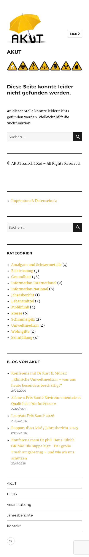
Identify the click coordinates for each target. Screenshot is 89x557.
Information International (33, 283)
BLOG (12, 494)
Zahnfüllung (21, 337)
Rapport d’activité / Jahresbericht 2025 (44, 428)
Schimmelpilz (23, 319)
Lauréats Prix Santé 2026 (32, 416)
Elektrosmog (22, 271)
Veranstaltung (19, 505)
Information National (29, 289)
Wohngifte (20, 331)
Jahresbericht (22, 295)
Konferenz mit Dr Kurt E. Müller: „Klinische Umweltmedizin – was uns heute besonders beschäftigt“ (43, 379)
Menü (75, 33)
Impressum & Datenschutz (34, 201)
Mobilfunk (20, 307)
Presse (16, 313)
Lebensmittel (22, 301)
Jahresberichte (20, 515)
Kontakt (14, 526)
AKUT (14, 52)
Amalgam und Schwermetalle (36, 264)
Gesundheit (21, 277)
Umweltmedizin (25, 325)
